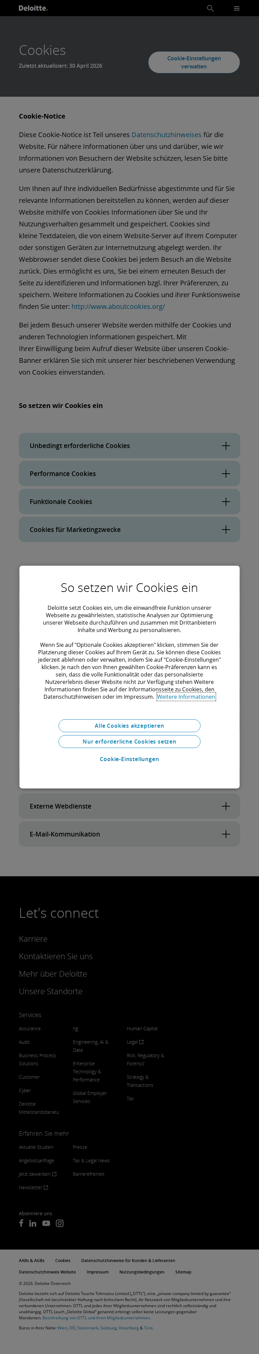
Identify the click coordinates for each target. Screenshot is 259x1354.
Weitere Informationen (186, 696)
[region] (130, 677)
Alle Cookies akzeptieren (129, 725)
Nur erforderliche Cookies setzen (129, 741)
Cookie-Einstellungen (129, 759)
